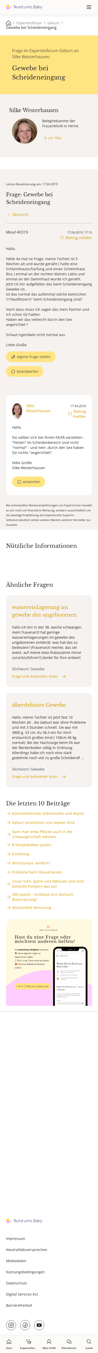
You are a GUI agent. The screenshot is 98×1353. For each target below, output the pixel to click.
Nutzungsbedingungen (25, 1271)
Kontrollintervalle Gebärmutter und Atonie (48, 813)
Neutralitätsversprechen (26, 1249)
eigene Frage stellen (34, 356)
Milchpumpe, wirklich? (31, 863)
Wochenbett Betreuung (31, 907)
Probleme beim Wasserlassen (37, 872)
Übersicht (20, 214)
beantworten (27, 371)
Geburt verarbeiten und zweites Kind (43, 822)
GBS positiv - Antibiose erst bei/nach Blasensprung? (42, 897)
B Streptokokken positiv (31, 844)
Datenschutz (16, 1283)
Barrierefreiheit (19, 1305)
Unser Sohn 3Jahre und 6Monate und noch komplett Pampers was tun (48, 884)
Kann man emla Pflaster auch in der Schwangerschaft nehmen (42, 834)
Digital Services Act (22, 1294)
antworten (31, 481)
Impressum (15, 1238)
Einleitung (20, 853)
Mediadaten (16, 1260)
